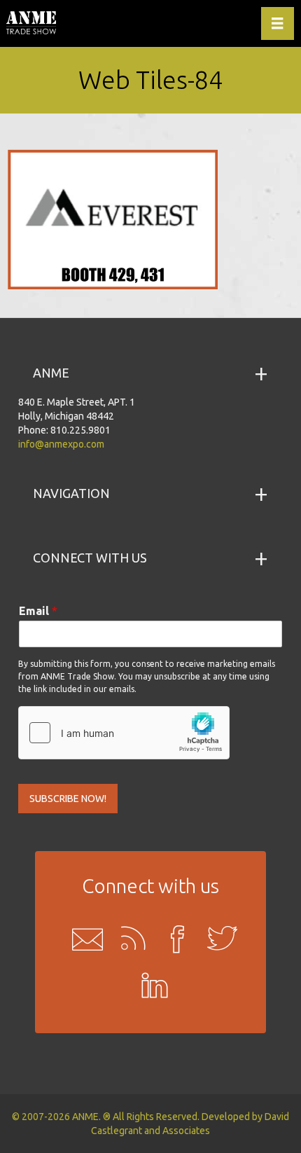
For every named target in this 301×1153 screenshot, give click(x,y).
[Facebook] (173, 938)
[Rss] (128, 938)
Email (38, 611)
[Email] (83, 938)
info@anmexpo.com (61, 444)
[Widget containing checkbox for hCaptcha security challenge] (124, 732)
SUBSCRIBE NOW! (67, 798)
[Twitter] (217, 938)
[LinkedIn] (150, 987)
